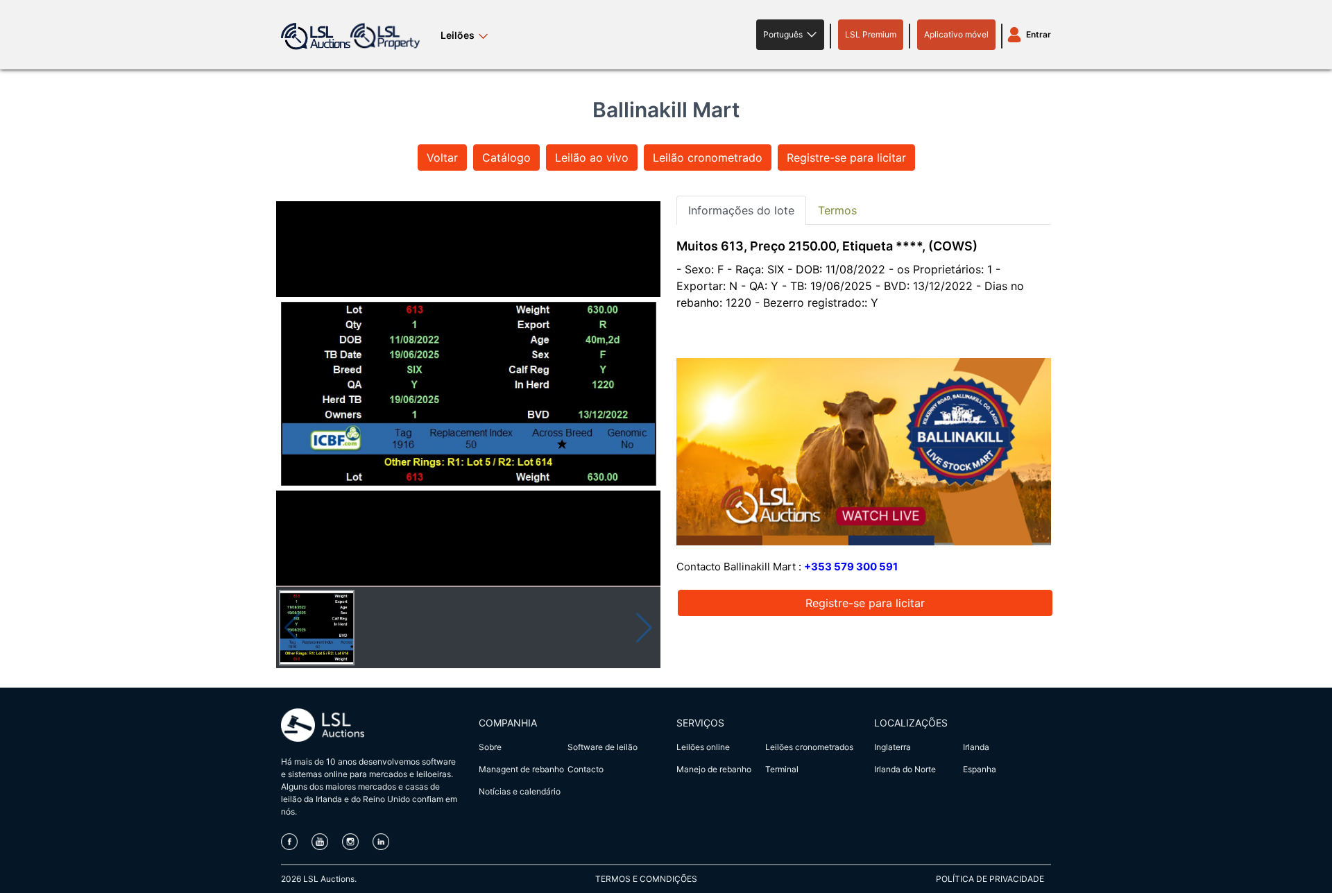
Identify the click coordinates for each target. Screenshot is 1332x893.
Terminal (782, 769)
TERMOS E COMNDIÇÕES (646, 879)
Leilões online (703, 747)
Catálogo (506, 157)
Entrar (1038, 34)
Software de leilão (602, 747)
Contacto (585, 769)
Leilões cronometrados (809, 747)
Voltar (442, 157)
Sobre (490, 747)
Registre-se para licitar (846, 157)
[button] (790, 34)
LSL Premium (870, 34)
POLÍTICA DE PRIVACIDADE (990, 879)
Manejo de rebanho (713, 769)
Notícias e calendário (520, 791)
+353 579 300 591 (851, 566)
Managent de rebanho (521, 769)
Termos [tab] (837, 210)
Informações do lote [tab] (741, 210)
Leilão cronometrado (707, 157)
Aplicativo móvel (956, 34)
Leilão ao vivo (592, 157)
